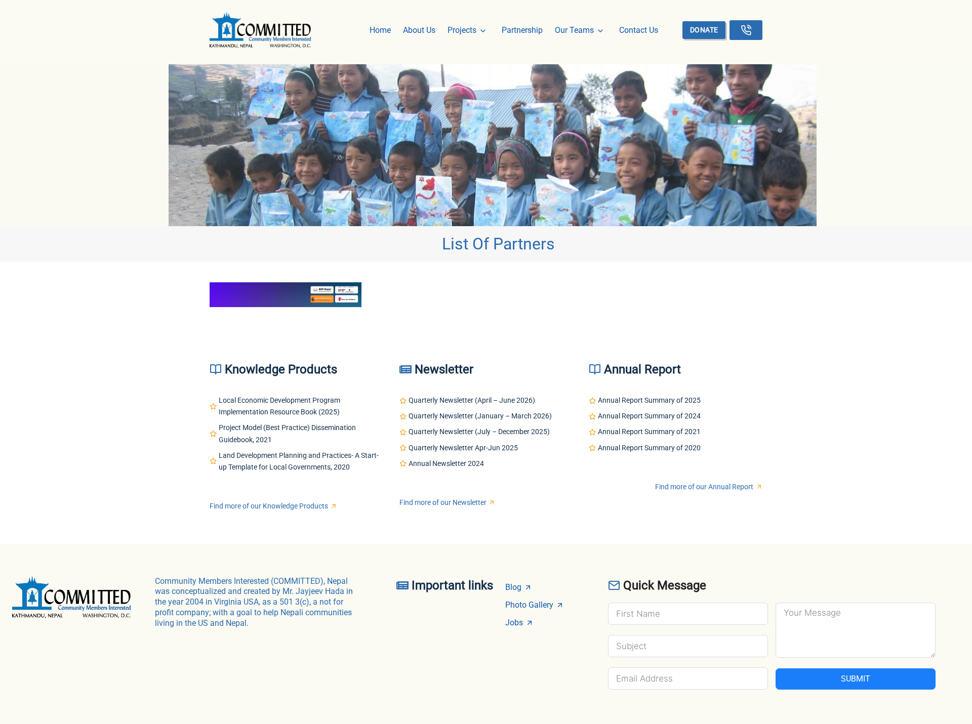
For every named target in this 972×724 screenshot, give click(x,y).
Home (380, 30)
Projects (462, 30)
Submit (855, 679)
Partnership (522, 30)
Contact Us (638, 30)
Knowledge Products (281, 369)
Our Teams (574, 30)
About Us (419, 30)
